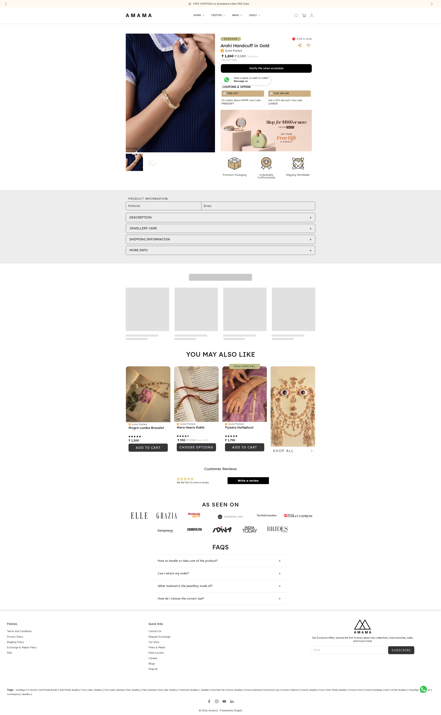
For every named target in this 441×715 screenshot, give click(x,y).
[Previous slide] (6, 4)
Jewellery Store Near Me (212, 690)
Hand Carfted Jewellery (395, 690)
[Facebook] (209, 701)
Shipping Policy (15, 642)
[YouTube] (224, 701)
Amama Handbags (374, 690)
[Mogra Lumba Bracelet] (148, 394)
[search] (296, 15)
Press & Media (156, 647)
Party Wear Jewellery (92, 690)
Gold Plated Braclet (48, 690)
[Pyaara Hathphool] (244, 394)
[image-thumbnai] (134, 162)
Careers (152, 658)
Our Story (153, 642)
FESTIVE (216, 15)
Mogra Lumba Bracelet (146, 428)
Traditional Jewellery (189, 690)
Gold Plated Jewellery (69, 690)
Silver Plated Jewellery (336, 690)
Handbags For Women (26, 690)
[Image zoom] (170, 93)
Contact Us (154, 631)
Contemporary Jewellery (19, 694)
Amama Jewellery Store (312, 690)
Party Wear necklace (114, 690)
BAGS (235, 15)
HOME (197, 15)
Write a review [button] (248, 480)
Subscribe (401, 650)
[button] (308, 45)
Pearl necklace (149, 690)
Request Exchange (159, 636)
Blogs (151, 663)
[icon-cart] (304, 15)
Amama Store (356, 690)
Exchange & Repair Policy (22, 647)
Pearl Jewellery (133, 690)
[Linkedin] (232, 701)
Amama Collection (290, 690)
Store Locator (156, 652)
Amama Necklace (253, 690)
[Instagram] (216, 701)
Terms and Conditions (19, 631)
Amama (213, 710)
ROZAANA (231, 38)
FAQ (9, 652)
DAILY (253, 15)
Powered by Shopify (231, 710)
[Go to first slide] (432, 4)
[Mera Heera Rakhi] (196, 394)
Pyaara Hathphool (239, 427)
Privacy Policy (15, 636)
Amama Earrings (271, 690)
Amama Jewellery (235, 690)
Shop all (152, 669)
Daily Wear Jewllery (167, 690)
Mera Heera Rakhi (190, 427)
